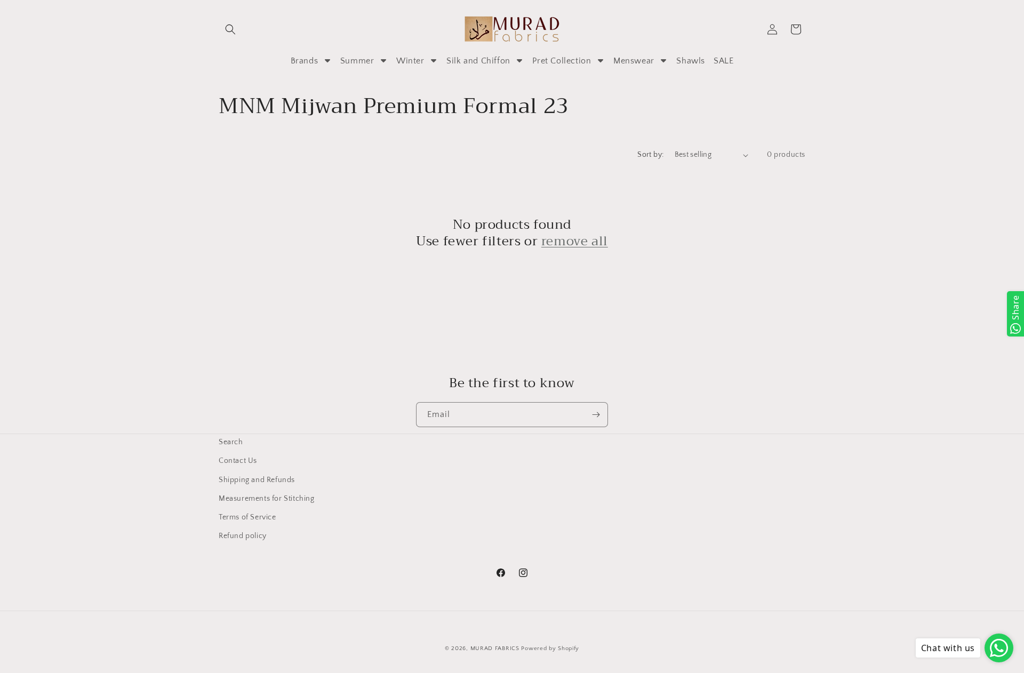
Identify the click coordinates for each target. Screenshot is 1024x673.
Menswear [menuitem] (633, 61)
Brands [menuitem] (304, 61)
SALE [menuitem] (723, 61)
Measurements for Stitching (267, 498)
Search (231, 442)
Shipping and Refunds (257, 479)
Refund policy (243, 536)
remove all (574, 241)
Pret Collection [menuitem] (561, 61)
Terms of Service (247, 517)
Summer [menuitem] (357, 61)
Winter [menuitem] (410, 61)
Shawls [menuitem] (690, 61)
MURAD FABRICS (494, 648)
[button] (230, 29)
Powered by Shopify (550, 648)
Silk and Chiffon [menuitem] (478, 61)
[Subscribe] (595, 414)
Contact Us (238, 460)
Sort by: (650, 154)
